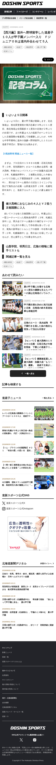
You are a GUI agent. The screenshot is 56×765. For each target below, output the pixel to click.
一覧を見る (47, 398)
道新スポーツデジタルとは (12, 662)
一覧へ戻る (29, 373)
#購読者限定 (8, 47)
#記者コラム (8, 51)
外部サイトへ (46, 563)
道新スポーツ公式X (15, 503)
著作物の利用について (10, 689)
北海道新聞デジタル (9, 707)
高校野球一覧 (41, 18)
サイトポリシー (8, 680)
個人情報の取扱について (11, 684)
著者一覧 (5, 657)
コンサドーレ (37, 12)
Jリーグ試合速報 (26, 18)
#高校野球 (29, 47)
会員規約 (5, 675)
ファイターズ (22, 12)
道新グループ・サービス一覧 (12, 712)
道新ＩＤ (5, 716)
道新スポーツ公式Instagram (19, 508)
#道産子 (19, 47)
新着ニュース (7, 652)
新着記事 (8, 12)
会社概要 (5, 703)
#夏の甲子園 (41, 47)
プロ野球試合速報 (9, 18)
